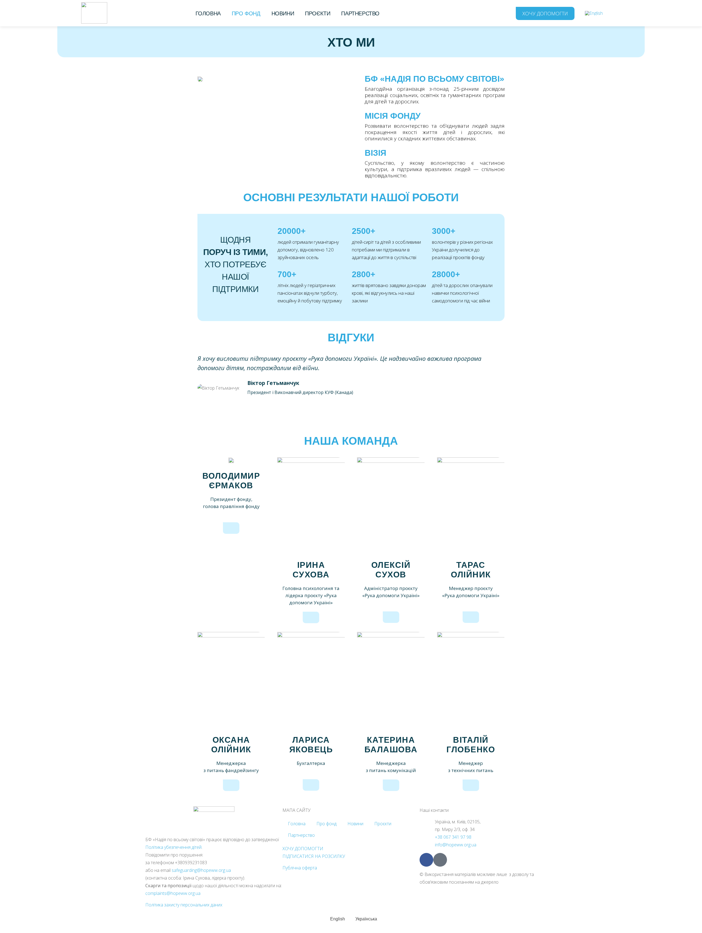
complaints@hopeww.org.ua (172, 893)
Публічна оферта (299, 868)
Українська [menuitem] (366, 918)
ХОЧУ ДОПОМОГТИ (302, 849)
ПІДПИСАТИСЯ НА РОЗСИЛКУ (313, 856)
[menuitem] (593, 13)
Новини (282, 13)
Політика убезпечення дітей (173, 847)
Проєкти (317, 13)
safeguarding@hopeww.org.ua (201, 870)
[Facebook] (426, 860)
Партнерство (360, 13)
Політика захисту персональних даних (183, 905)
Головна (208, 13)
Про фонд (246, 13)
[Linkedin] (440, 860)
